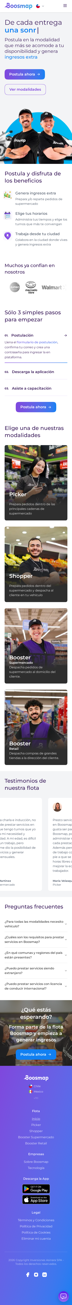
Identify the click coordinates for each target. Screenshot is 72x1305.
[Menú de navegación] (65, 5)
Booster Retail (36, 1143)
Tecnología (36, 1168)
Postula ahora (22, 74)
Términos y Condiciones (36, 1220)
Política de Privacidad (36, 1226)
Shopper (36, 1131)
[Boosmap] (18, 6)
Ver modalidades (25, 89)
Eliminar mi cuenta (36, 1238)
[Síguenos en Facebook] (27, 1274)
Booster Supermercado (36, 1137)
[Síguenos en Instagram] (36, 1274)
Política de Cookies (36, 1232)
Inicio (36, 1119)
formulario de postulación (37, 342)
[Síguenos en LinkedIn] (44, 1274)
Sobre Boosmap (36, 1162)
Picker (36, 1125)
